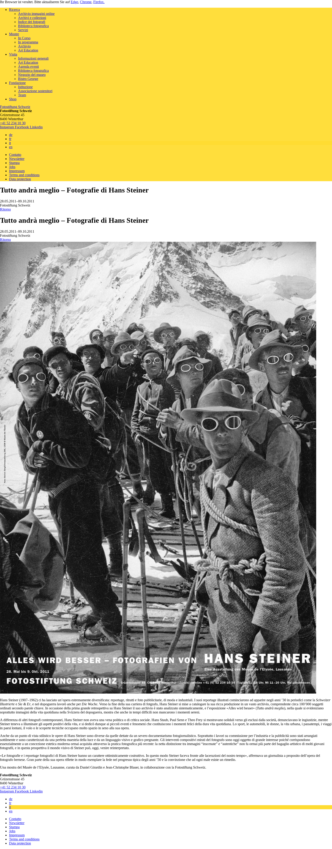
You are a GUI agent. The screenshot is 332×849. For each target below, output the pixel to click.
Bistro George (28, 79)
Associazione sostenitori (35, 91)
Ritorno (5, 209)
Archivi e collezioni (32, 18)
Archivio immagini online (36, 14)
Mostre (14, 34)
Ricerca (14, 10)
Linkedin (36, 127)
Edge (74, 2)
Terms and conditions (24, 175)
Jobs (12, 167)
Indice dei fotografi (31, 22)
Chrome (85, 2)
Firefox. (99, 2)
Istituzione (25, 87)
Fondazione (17, 83)
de (10, 135)
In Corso (24, 38)
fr (10, 139)
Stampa (14, 163)
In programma (28, 42)
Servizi (23, 30)
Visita (13, 54)
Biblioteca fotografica (33, 26)
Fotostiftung (15, 107)
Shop (12, 99)
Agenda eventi (28, 66)
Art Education (28, 50)
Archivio (24, 46)
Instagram (7, 127)
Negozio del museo (32, 75)
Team (22, 95)
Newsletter (16, 159)
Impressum (17, 171)
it (10, 143)
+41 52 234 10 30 (13, 123)
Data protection (20, 179)
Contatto (15, 155)
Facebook (22, 127)
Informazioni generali (33, 58)
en (10, 147)
